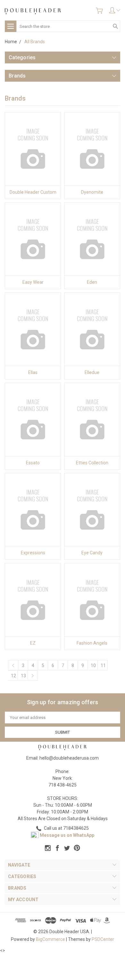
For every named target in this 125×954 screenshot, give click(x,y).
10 (93, 665)
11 (103, 665)
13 (23, 675)
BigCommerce (50, 939)
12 (13, 675)
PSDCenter (103, 939)
